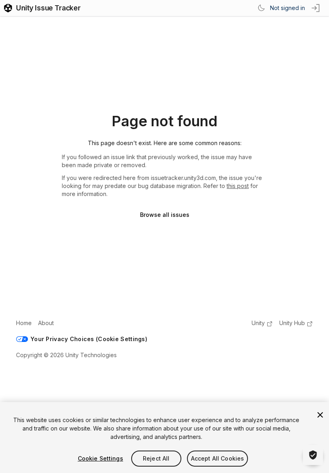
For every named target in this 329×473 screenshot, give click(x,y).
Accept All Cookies (217, 458)
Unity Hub (292, 322)
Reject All (156, 458)
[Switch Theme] (261, 8)
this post (238, 185)
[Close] (320, 415)
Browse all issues (164, 214)
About (46, 322)
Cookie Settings (100, 458)
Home (24, 322)
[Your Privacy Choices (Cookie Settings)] (313, 455)
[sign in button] (316, 8)
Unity (258, 322)
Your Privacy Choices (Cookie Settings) (88, 339)
